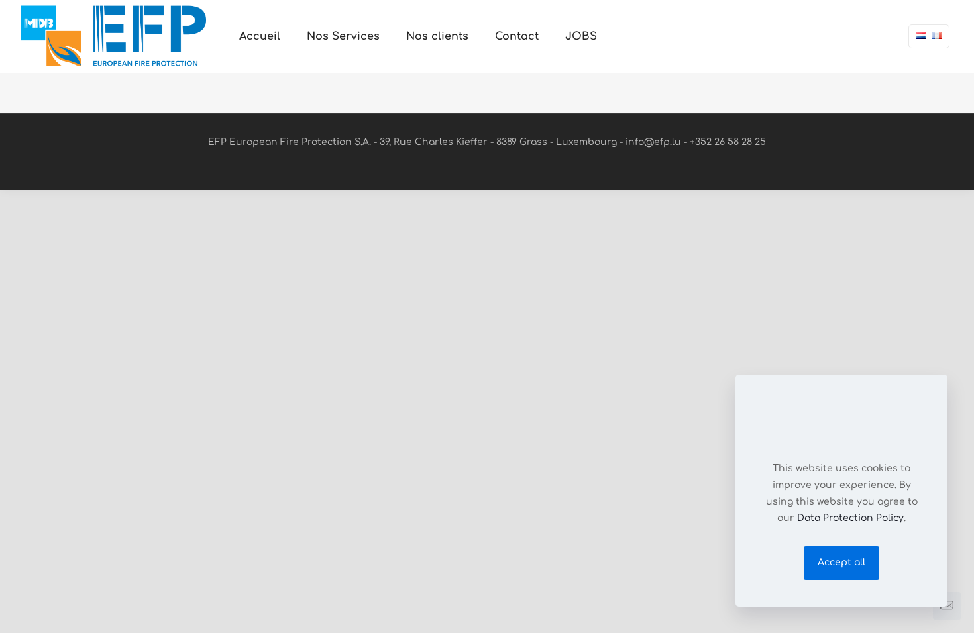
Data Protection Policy (850, 518)
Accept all (841, 562)
